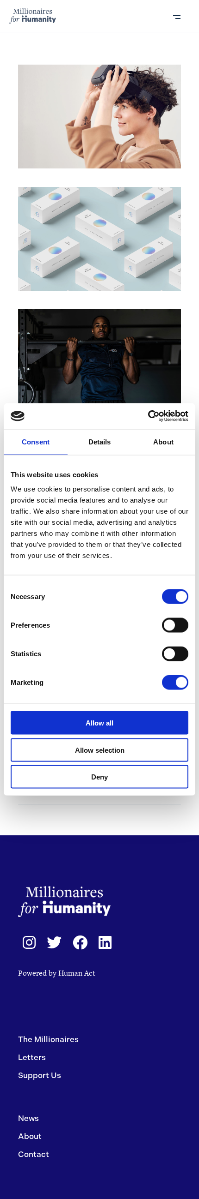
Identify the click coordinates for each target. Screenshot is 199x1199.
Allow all (99, 723)
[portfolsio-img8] (99, 116)
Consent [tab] (36, 441)
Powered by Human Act (56, 973)
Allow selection (99, 750)
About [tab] (163, 441)
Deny (99, 777)
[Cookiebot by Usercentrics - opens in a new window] (147, 416)
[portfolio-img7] (99, 239)
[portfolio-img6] (99, 361)
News (28, 1118)
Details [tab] (99, 441)
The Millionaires (48, 1039)
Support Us (39, 1075)
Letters (32, 1057)
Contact (33, 1154)
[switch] (175, 625)
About (30, 1136)
